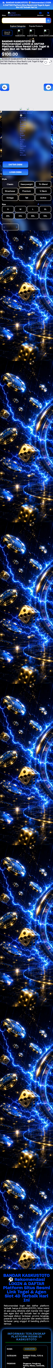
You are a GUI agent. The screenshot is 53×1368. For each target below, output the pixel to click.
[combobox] (24, 20)
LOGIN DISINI (15, 172)
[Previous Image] (4, 87)
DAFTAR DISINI (15, 164)
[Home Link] (17, 14)
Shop (4, 15)
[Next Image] (48, 87)
